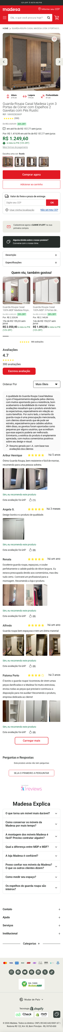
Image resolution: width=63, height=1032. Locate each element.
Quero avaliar (19, 371)
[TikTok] (51, 972)
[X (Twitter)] (45, 972)
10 (42, 87)
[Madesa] (11, 9)
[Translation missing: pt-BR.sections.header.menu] (5, 18)
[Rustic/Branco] (32, 162)
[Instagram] (11, 972)
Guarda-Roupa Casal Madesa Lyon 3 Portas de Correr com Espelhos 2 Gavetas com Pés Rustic (36, 28)
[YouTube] (25, 972)
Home (5, 28)
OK (52, 202)
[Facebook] (18, 972)
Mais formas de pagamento (15, 147)
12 (48, 87)
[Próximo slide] (59, 61)
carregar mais (31, 740)
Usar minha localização (22, 209)
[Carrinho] (57, 17)
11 (45, 87)
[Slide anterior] (3, 61)
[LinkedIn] (38, 972)
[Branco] (20, 162)
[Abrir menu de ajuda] (56, 1014)
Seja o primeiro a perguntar (31, 773)
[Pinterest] (31, 972)
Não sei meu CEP (49, 209)
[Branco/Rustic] (44, 162)
